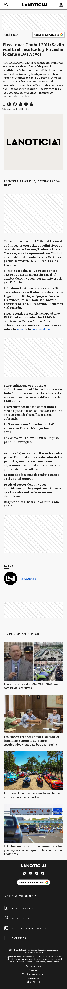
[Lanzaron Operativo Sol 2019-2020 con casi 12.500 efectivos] (33, 661)
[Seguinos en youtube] (30, 874)
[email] (26, 104)
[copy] (32, 104)
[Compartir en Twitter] (20, 104)
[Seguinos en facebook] (43, 874)
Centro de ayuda (33, 966)
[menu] (5, 5)
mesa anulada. (41, 329)
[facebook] (15, 104)
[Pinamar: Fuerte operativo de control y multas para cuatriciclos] (33, 770)
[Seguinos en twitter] (36, 874)
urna (20, 329)
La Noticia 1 (27, 579)
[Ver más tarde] (3, 104)
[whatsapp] (9, 104)
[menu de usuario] (61, 4)
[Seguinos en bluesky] (24, 874)
